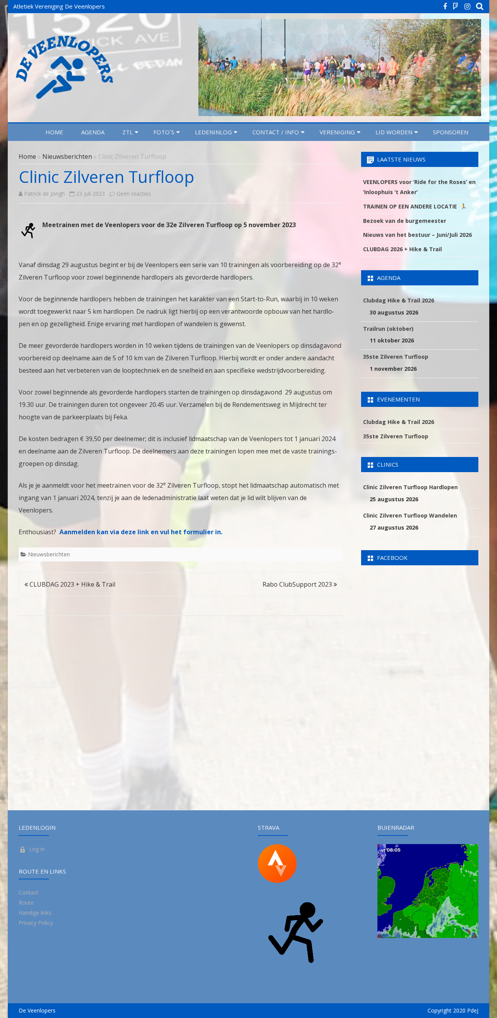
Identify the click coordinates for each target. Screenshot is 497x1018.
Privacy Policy (36, 922)
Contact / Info (275, 132)
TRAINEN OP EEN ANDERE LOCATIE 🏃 (415, 206)
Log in (37, 849)
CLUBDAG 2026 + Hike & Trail (402, 249)
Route (26, 902)
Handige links (35, 912)
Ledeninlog (213, 132)
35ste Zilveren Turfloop (395, 356)
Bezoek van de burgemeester (404, 220)
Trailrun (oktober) (388, 328)
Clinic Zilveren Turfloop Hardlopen (410, 487)
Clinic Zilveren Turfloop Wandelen (410, 515)
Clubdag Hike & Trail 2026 (398, 300)
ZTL (127, 132)
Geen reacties (133, 193)
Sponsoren (450, 132)
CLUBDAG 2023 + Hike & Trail (71, 584)
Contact (28, 892)
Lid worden (393, 132)
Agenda (92, 132)
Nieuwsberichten (67, 156)
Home (54, 132)
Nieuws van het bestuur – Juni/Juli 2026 (417, 234)
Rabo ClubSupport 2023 (298, 584)
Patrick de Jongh (44, 193)
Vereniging (337, 132)
